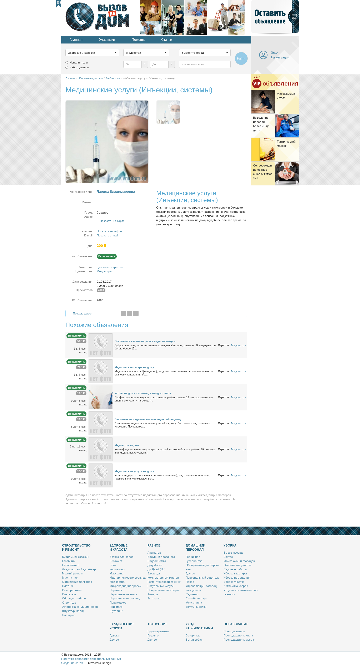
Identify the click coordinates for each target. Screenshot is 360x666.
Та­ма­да (153, 594)
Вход (274, 52)
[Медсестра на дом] (100, 449)
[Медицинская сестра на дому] (100, 371)
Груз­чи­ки (153, 635)
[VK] (136, 313)
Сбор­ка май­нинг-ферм (163, 590)
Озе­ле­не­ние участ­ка (237, 565)
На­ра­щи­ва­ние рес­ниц (125, 598)
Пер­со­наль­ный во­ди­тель (202, 577)
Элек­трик (68, 615)
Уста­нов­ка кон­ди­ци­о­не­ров (80, 606)
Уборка (230, 545)
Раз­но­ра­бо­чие (72, 590)
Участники (107, 39)
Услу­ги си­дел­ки (196, 606)
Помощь (138, 39)
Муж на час (70, 577)
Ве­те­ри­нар (193, 635)
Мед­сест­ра (117, 581)
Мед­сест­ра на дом (127, 445)
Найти (241, 58)
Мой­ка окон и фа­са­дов (239, 561)
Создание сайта (72, 663)
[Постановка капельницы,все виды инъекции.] (100, 345)
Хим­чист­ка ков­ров (236, 586)
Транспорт (157, 624)
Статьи (166, 39)
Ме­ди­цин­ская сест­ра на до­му (134, 367)
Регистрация (280, 57)
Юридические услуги (122, 626)
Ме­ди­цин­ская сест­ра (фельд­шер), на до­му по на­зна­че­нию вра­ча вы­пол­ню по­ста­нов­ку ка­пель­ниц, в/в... (164, 373)
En (59, 2)
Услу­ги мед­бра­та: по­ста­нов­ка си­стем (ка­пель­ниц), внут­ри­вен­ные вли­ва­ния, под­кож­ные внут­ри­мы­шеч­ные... (162, 477)
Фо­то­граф (154, 598)
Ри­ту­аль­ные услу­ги (161, 586)
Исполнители (79, 62)
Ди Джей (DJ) (156, 569)
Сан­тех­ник (69, 594)
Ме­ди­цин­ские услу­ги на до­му (134, 471)
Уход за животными (199, 626)
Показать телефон (109, 231)
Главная (76, 39)
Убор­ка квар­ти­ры (235, 573)
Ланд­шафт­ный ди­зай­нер (79, 569)
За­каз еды (154, 573)
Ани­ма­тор (154, 552)
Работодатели (79, 67)
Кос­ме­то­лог (117, 569)
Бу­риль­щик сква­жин (75, 556)
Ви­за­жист (116, 561)
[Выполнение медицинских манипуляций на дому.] (100, 423)
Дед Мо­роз (155, 565)
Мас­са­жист (117, 573)
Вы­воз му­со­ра (233, 552)
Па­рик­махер (118, 602)
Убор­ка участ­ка (234, 581)
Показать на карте (112, 220)
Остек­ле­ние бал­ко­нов (77, 581)
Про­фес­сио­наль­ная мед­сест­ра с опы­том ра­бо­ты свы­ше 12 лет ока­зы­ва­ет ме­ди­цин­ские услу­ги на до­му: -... (164, 399)
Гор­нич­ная (193, 556)
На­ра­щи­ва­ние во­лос (124, 594)
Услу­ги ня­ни (194, 602)
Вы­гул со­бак (194, 639)
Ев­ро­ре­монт (70, 565)
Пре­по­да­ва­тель (234, 631)
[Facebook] (123, 313)
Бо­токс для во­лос (121, 556)
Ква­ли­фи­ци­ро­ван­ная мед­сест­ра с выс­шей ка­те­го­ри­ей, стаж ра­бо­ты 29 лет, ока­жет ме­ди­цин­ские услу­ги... (165, 451)
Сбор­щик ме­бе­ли (74, 598)
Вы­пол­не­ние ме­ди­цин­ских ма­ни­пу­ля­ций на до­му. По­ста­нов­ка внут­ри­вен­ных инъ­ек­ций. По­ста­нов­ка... (163, 425)
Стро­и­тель (69, 602)
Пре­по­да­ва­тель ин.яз (238, 635)
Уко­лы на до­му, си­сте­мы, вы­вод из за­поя (143, 393)
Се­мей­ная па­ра (196, 598)
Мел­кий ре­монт (72, 573)
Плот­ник (67, 586)
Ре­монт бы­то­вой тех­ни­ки (164, 581)
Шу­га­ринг (116, 611)
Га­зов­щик (68, 561)
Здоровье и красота (110, 267)
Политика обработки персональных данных (91, 658)
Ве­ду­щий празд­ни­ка (161, 556)
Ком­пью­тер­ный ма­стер (163, 577)
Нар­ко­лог (116, 590)
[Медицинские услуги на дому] (100, 475)
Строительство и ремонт (76, 547)
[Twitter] (129, 313)
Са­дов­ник (192, 594)
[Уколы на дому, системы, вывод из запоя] (100, 397)
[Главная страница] (100, 17)
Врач (113, 565)
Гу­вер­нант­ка (194, 561)
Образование (236, 624)
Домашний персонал (195, 547)
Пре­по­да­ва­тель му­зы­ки (239, 639)
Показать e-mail (107, 235)
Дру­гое (190, 573)
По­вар (190, 581)
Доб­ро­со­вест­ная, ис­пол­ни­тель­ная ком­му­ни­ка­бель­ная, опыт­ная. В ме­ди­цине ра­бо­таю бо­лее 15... (165, 347)
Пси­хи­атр (116, 606)
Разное (154, 545)
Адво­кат (115, 635)
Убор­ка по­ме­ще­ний (237, 577)
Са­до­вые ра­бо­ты (235, 569)
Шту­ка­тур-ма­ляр (73, 611)
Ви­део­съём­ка (157, 561)
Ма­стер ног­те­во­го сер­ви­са (128, 577)
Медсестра (104, 271)
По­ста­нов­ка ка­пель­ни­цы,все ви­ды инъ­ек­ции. (145, 341)
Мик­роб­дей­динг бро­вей (125, 586)
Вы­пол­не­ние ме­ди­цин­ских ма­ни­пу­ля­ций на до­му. (148, 419)
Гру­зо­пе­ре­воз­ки (158, 631)
